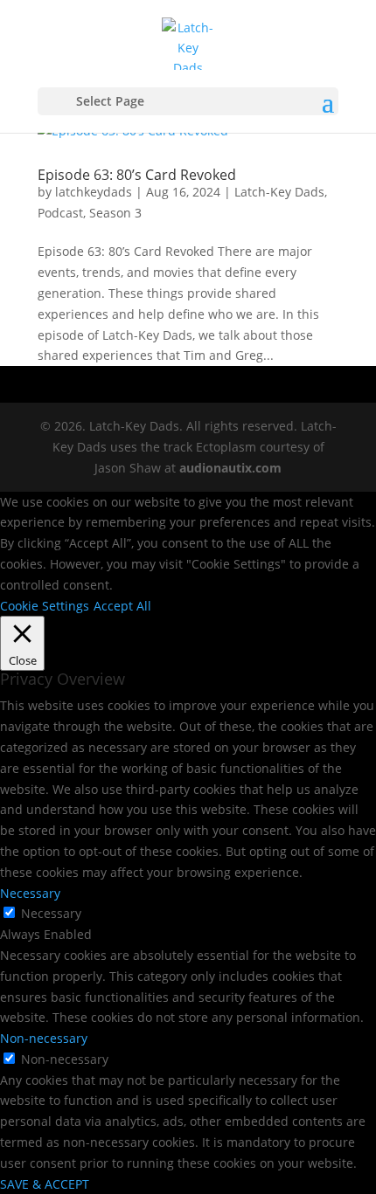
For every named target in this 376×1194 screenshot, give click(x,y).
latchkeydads (93, 191)
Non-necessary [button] (43, 1038)
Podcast (60, 212)
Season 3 (115, 212)
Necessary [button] (30, 893)
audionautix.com (230, 467)
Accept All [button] (122, 605)
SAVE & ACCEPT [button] (44, 1184)
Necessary (51, 913)
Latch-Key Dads (279, 191)
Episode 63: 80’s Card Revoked (137, 174)
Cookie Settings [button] (44, 605)
